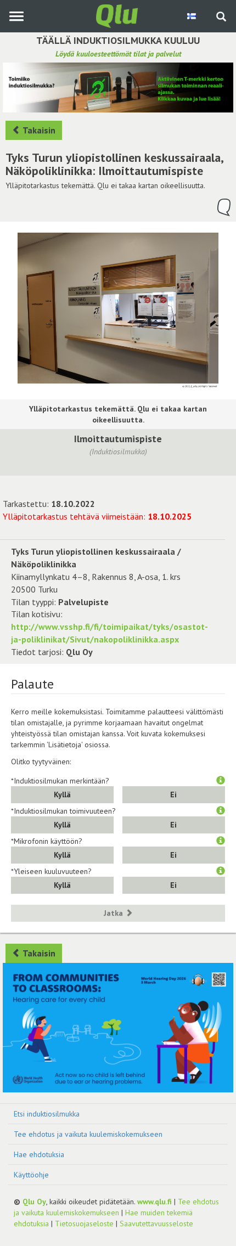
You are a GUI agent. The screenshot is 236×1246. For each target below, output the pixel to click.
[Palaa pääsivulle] (118, 15)
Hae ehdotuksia (39, 1154)
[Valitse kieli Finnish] (192, 16)
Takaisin (38, 130)
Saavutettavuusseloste (156, 1223)
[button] (220, 780)
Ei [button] (173, 794)
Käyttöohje (31, 1175)
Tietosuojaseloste (84, 1223)
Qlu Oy (34, 1201)
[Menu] (16, 16)
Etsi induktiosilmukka (47, 1114)
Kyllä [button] (62, 794)
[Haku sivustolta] (221, 17)
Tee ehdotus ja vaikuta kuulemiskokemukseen (88, 1134)
